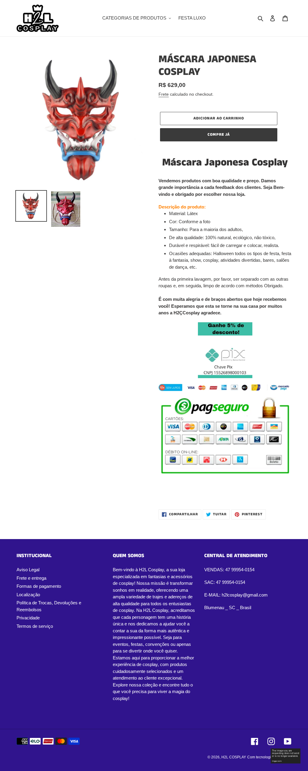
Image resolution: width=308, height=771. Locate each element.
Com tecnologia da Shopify (269, 757)
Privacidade (28, 617)
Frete (164, 94)
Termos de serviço (35, 626)
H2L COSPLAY (233, 757)
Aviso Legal (28, 569)
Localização (28, 594)
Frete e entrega (31, 578)
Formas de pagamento (39, 586)
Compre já (219, 134)
